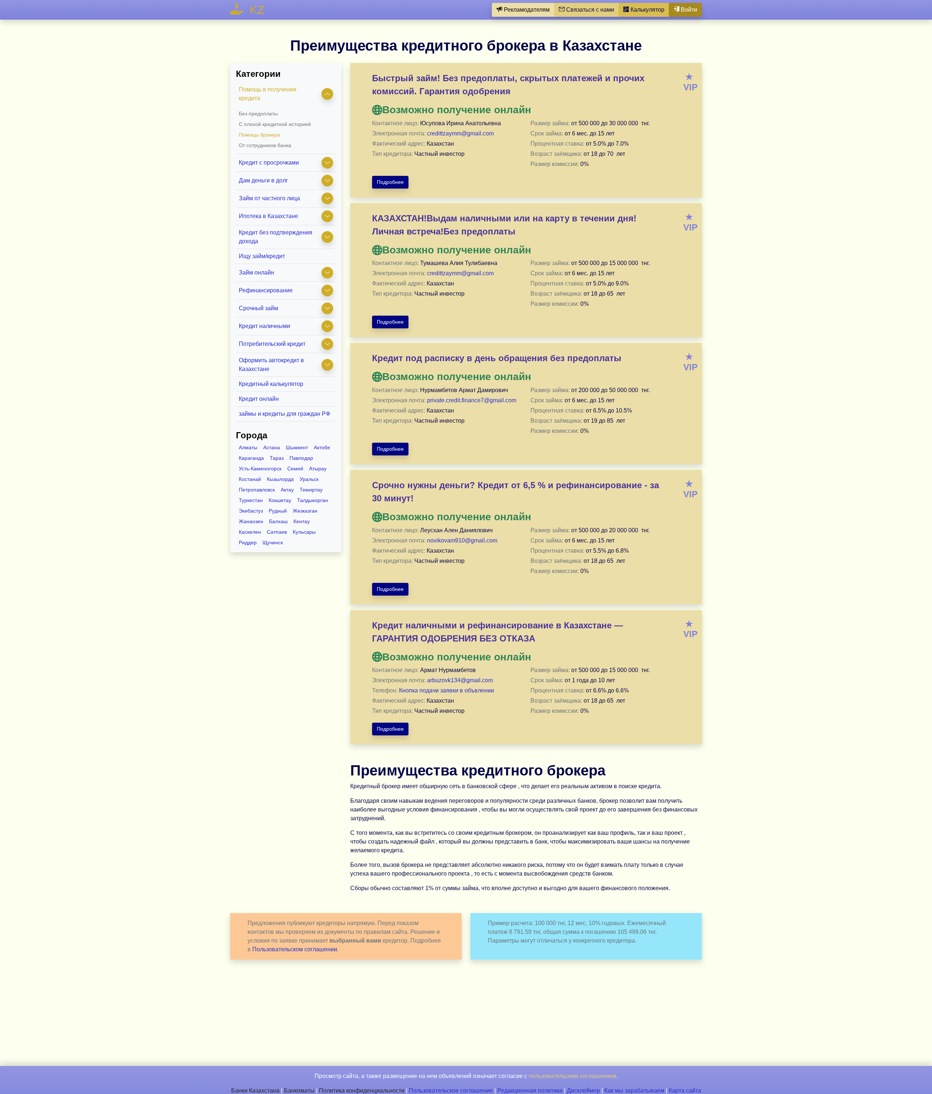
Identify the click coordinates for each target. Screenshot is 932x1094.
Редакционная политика (529, 1090)
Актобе (322, 447)
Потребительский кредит (272, 344)
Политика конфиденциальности (361, 1090)
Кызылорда (280, 479)
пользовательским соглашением (572, 1076)
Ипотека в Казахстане (268, 216)
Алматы (248, 447)
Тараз (277, 458)
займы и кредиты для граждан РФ (284, 414)
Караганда (251, 458)
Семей (295, 468)
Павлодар (301, 458)
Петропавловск (257, 490)
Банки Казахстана (255, 1090)
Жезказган (305, 511)
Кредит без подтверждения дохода (275, 236)
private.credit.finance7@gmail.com (471, 400)
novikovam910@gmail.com (462, 540)
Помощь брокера (259, 135)
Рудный (278, 511)
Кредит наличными (264, 326)
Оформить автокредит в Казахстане (271, 364)
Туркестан (251, 500)
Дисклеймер (583, 1090)
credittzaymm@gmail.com (460, 133)
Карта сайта (685, 1090)
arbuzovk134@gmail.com (460, 680)
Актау (287, 490)
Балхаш (278, 521)
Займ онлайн (256, 272)
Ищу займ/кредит (262, 256)
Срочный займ (258, 308)
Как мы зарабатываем (634, 1090)
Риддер (248, 542)
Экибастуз (251, 511)
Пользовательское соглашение (451, 1090)
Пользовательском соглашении (294, 949)
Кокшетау (280, 500)
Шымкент (297, 447)
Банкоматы (299, 1090)
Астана (271, 447)
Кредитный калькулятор (271, 384)
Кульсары (304, 532)
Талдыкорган (312, 500)
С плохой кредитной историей (275, 124)
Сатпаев (277, 532)
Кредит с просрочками (269, 162)
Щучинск (272, 542)
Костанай (250, 479)
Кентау (301, 521)
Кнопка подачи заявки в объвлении (446, 690)
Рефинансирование (266, 290)
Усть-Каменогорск (260, 468)
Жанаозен (251, 521)
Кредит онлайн (259, 399)
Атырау (318, 468)
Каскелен (250, 532)
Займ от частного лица (269, 198)
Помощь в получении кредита (267, 93)
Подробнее (390, 182)
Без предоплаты (258, 113)
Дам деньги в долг (263, 180)
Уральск (309, 479)
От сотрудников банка (265, 145)
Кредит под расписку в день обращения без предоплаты (496, 358)
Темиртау (311, 490)
